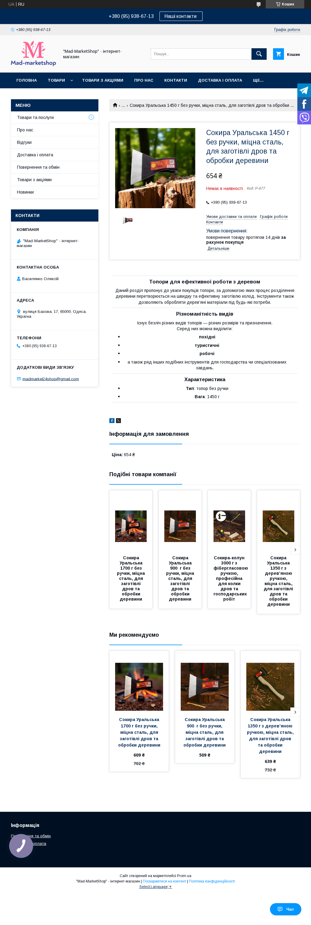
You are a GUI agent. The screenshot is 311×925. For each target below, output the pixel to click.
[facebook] (111, 421)
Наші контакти (181, 16)
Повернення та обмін (38, 167)
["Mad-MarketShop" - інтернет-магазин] (33, 64)
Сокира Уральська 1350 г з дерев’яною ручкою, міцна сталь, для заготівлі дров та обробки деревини (279, 581)
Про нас (143, 80)
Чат (290, 909)
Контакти (175, 80)
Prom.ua (184, 876)
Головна (26, 80)
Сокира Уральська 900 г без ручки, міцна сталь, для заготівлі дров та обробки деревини (180, 578)
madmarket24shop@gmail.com (50, 378)
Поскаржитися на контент (164, 881)
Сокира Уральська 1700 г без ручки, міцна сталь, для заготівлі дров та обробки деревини (131, 578)
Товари (56, 80)
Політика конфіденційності (212, 881)
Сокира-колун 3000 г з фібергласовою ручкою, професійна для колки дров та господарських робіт (231, 578)
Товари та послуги (35, 117)
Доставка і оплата (220, 80)
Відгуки (24, 142)
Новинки (25, 192)
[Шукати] (259, 54)
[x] (118, 421)
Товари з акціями (102, 80)
